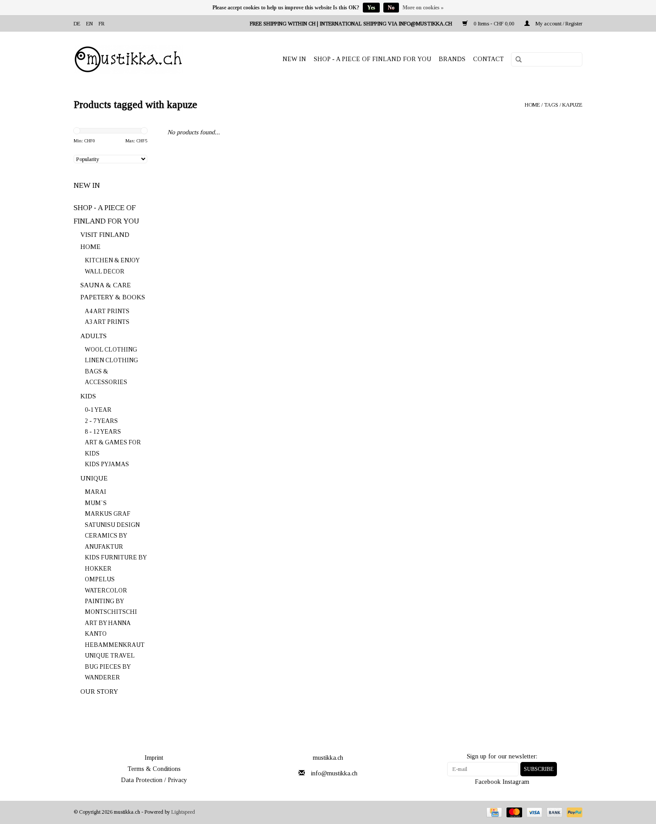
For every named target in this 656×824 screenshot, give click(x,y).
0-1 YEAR (98, 409)
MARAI (95, 492)
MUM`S (96, 503)
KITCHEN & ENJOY (112, 260)
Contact (488, 59)
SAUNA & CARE (105, 285)
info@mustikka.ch (334, 773)
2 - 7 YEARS (101, 421)
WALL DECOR (105, 271)
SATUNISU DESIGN (112, 525)
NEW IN (294, 59)
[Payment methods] (493, 812)
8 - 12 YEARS (103, 431)
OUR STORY (99, 691)
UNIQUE (94, 478)
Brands (452, 59)
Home (532, 105)
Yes (371, 7)
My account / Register (558, 24)
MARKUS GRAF (107, 513)
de (77, 24)
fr (101, 24)
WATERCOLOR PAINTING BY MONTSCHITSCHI (111, 601)
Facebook (488, 781)
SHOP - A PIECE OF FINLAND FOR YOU (372, 59)
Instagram (515, 781)
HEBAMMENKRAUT (115, 645)
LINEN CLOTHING (111, 360)
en (89, 24)
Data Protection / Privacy (154, 780)
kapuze (572, 105)
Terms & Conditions (154, 769)
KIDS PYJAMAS (107, 464)
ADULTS (93, 336)
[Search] (515, 59)
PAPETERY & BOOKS (112, 297)
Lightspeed (183, 812)
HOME (90, 246)
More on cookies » (423, 7)
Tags (551, 105)
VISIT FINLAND (104, 234)
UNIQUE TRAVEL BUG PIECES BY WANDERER (109, 666)
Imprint (154, 757)
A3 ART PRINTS (107, 322)
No (391, 7)
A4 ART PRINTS (107, 311)
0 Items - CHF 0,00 (493, 24)
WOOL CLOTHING (111, 349)
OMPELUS (100, 579)
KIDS (88, 396)
